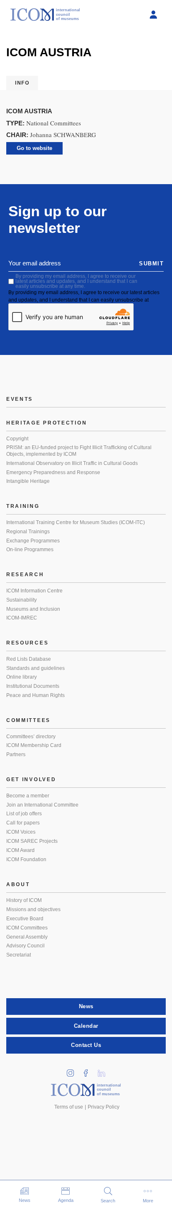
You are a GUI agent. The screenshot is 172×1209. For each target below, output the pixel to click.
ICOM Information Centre (34, 591)
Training (23, 506)
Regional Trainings (28, 532)
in (73, 1070)
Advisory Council (25, 946)
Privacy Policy (103, 1107)
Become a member (27, 796)
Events (19, 399)
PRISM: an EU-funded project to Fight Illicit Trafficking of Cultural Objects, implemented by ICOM (79, 451)
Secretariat (18, 955)
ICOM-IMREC (21, 618)
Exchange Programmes (33, 541)
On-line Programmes (29, 549)
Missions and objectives (33, 909)
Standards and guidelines (35, 668)
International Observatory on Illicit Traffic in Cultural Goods (72, 463)
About (18, 884)
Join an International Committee (42, 805)
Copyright (17, 439)
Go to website (34, 148)
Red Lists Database (28, 659)
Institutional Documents (32, 686)
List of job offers (24, 814)
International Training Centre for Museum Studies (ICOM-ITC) (75, 522)
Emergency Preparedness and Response (53, 472)
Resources (27, 643)
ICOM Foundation (26, 859)
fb (89, 1070)
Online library (21, 677)
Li (104, 1070)
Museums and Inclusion (33, 609)
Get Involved (31, 779)
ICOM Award (20, 850)
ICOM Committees (27, 928)
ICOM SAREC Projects (32, 841)
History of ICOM (24, 900)
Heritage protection (46, 423)
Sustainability (21, 600)
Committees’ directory (31, 736)
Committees (28, 720)
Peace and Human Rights (35, 695)
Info (22, 83)
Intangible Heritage (28, 481)
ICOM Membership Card (33, 745)
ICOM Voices (20, 832)
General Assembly (27, 937)
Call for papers (23, 823)
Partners (15, 754)
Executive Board (24, 919)
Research (25, 574)
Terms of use (68, 1107)
